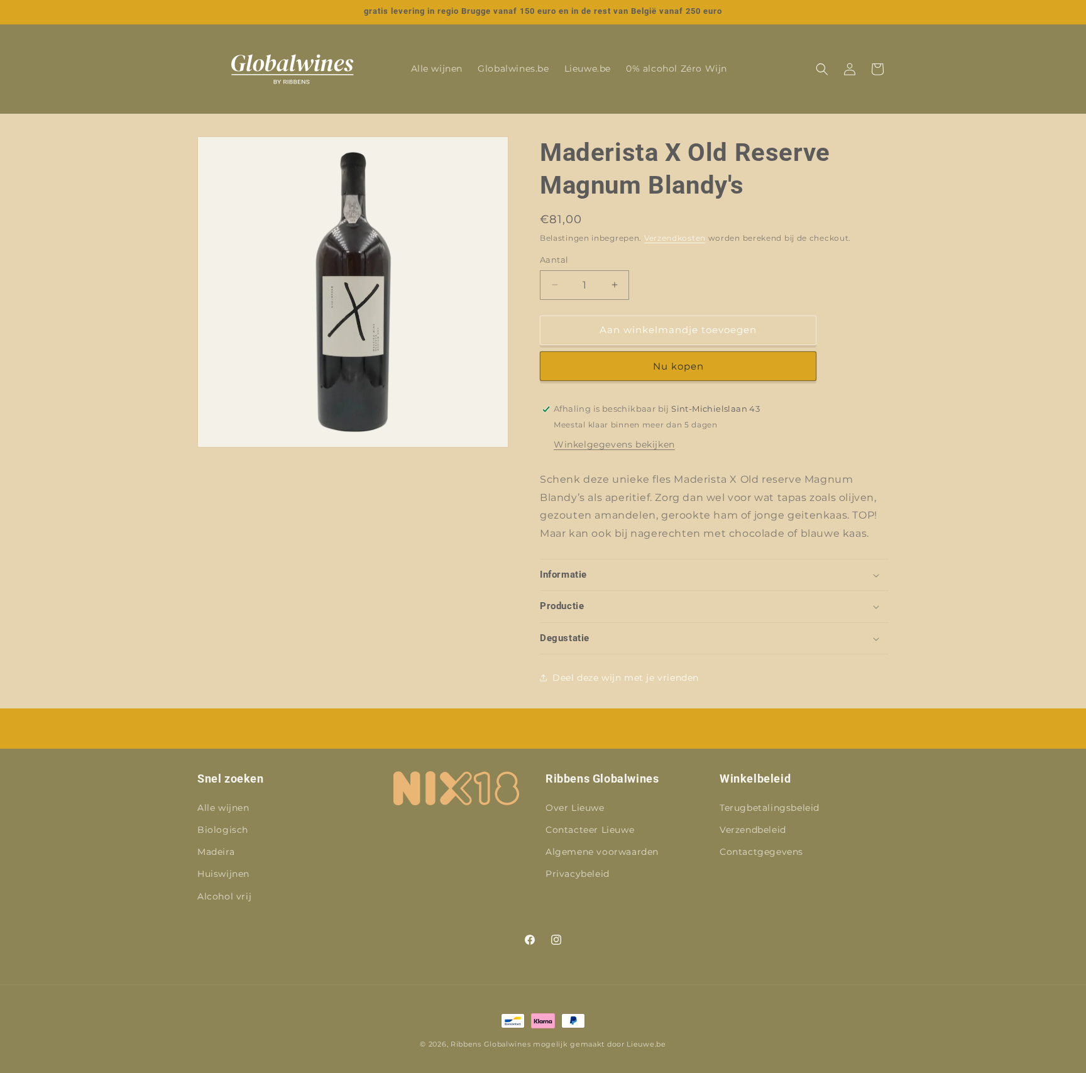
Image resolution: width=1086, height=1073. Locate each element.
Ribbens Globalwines (490, 1044)
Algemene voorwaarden (602, 851)
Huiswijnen (223, 873)
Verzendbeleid (753, 829)
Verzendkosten (675, 238)
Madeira (215, 851)
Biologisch (222, 829)
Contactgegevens (761, 851)
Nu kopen (678, 366)
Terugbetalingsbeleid (770, 807)
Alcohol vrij (224, 896)
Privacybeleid (578, 873)
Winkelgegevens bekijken (614, 444)
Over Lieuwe (575, 807)
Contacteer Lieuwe (590, 829)
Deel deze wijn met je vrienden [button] (625, 677)
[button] (822, 69)
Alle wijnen (223, 807)
